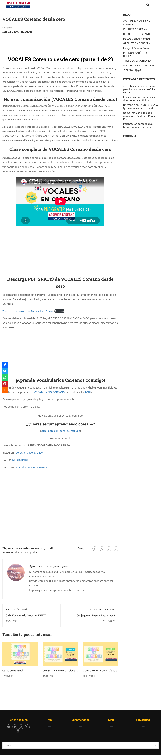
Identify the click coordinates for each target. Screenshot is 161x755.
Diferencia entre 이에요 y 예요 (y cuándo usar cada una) (140, 106)
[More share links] (5, 390)
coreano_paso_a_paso (29, 452)
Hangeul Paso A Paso (136, 48)
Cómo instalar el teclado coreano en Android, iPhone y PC (140, 116)
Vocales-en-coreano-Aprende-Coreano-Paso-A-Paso (27, 311)
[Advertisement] (59, 44)
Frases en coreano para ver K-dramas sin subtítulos (140, 99)
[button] (49, 727)
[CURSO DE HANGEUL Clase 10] (60, 653)
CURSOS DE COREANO (136, 34)
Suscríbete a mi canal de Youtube (60, 430)
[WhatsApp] (5, 377)
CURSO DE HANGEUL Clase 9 (100, 670)
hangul (44, 548)
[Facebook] (94, 548)
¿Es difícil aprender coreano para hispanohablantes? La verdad (139, 89)
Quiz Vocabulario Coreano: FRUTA (26, 615)
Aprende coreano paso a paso (48, 566)
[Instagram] (21, 726)
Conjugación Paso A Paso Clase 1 (96, 615)
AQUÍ (88, 392)
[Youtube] (8, 726)
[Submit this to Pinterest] (5, 384)
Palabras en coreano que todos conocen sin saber (138, 125)
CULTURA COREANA (135, 29)
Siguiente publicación (102, 609)
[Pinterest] (109, 548)
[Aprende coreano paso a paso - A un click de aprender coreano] (18, 4)
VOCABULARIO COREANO (49, 392)
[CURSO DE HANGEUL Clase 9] (100, 653)
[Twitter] (102, 548)
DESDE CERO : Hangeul (17, 31)
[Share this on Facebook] (5, 365)
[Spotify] (18, 731)
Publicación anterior (17, 609)
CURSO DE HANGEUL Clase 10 (60, 670)
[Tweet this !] (5, 371)
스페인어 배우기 (132, 70)
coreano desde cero (27, 548)
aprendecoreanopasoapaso (31, 467)
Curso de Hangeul (12, 670)
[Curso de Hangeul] (20, 653)
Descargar (59, 311)
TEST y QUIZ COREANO (137, 60)
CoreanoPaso (20, 459)
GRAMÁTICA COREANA (137, 43)
